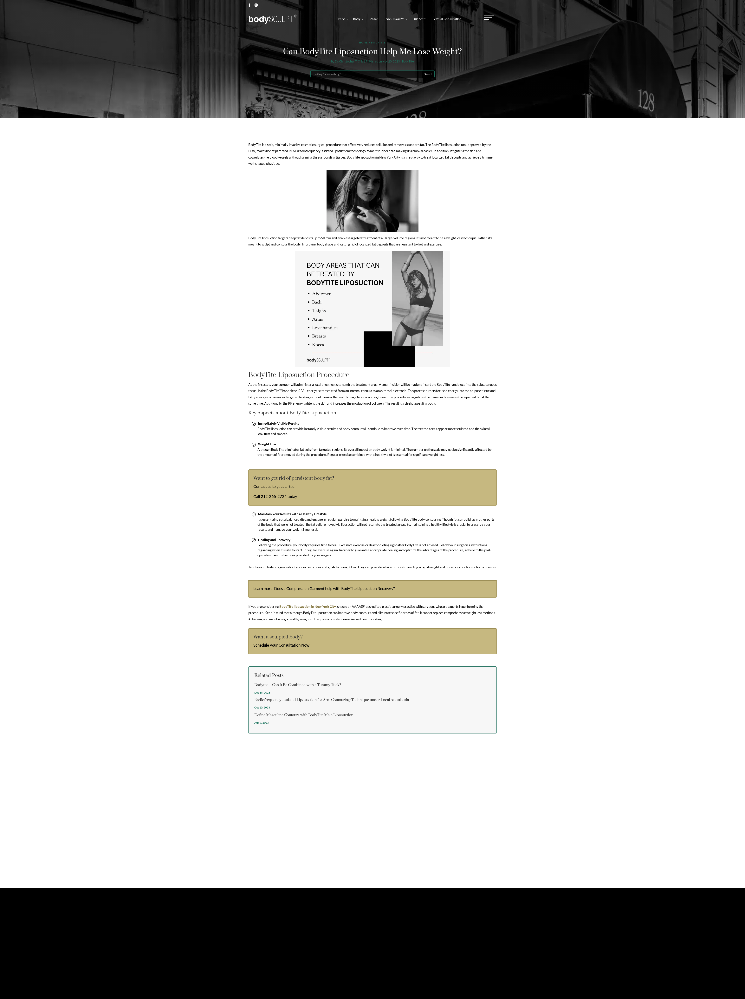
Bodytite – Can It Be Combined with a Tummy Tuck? (297, 685)
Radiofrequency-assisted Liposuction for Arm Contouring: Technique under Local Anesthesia (331, 700)
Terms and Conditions (471, 989)
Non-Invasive (395, 19)
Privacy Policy (449, 989)
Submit (489, 865)
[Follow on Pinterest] (263, 932)
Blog (487, 989)
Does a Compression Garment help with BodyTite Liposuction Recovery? (334, 588)
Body (356, 19)
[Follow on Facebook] (249, 5)
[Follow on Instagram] (256, 5)
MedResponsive (401, 989)
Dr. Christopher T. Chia (349, 61)
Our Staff (418, 19)
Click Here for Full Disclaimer (261, 959)
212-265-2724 (458, 5)
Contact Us (450, 914)
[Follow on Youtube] (282, 932)
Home (363, 42)
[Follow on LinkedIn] (276, 932)
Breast (373, 19)
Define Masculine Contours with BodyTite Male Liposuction (303, 715)
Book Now (485, 5)
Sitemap (434, 989)
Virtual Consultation (448, 19)
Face (341, 19)
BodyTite (408, 61)
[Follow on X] (256, 932)
